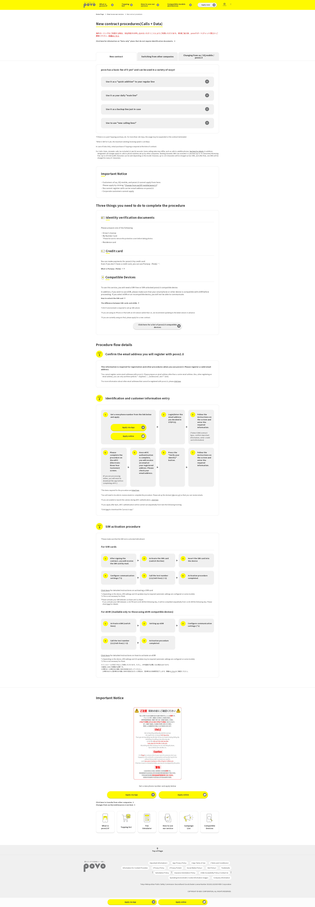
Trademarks (225, 868)
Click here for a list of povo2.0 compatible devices (157, 325)
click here (177, 381)
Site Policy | (211, 868)
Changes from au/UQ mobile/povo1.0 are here (114, 805)
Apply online (128, 436)
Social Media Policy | (194, 868)
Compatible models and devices (176, 5)
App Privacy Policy (179, 863)
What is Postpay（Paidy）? (112, 269)
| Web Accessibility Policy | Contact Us (214, 873)
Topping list (125, 5)
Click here (105, 590)
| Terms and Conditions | (219, 863)
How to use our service (148, 5)
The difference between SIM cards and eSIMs (119, 303)
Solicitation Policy (162, 873)
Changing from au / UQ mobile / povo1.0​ (198, 56)
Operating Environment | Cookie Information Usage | (189, 878)
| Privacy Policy (158, 868)
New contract (116, 56)
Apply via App (128, 427)
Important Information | (158, 863)
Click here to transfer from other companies (114, 802)
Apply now (205, 5)
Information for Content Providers (135, 868)
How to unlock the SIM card (112, 298)
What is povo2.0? (103, 5)
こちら (173, 671)
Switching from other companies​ (157, 56)
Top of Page (157, 851)
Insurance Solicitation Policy (184, 873)
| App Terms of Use (198, 863)
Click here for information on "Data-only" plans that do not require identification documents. (134, 41)
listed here (135, 490)
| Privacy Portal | (176, 868)
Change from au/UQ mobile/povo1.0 (141, 185)
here (107, 509)
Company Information (221, 878)
